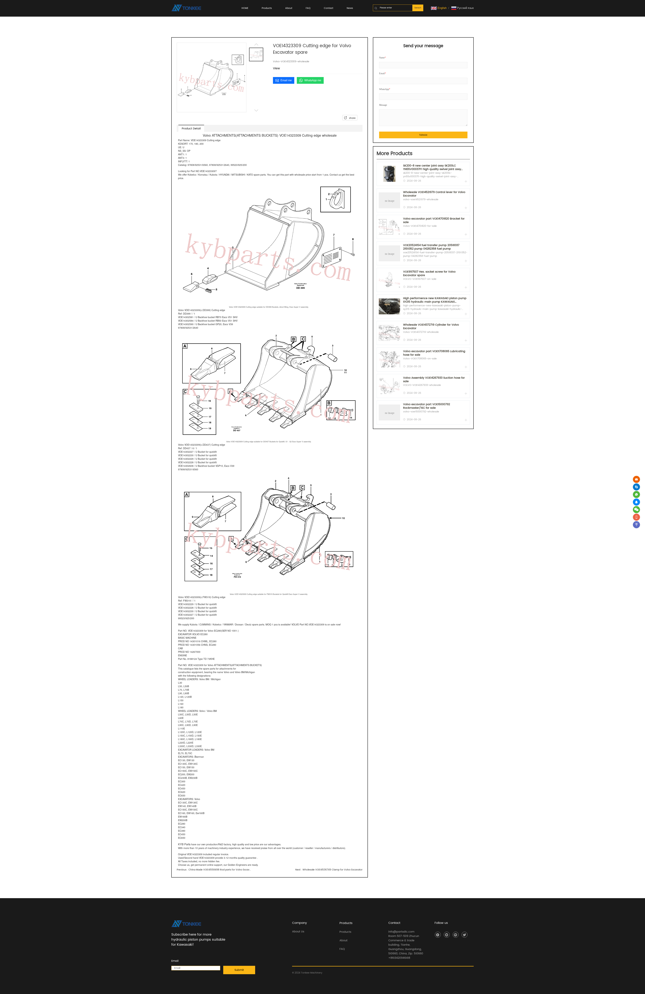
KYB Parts (184, 844)
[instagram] (456, 935)
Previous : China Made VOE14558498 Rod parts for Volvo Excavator (214, 869)
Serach (417, 7)
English (442, 8)
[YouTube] (447, 935)
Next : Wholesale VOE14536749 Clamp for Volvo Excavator (328, 869)
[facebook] (438, 935)
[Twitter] (464, 935)
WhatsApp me (312, 80)
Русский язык (465, 8)
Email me (286, 80)
